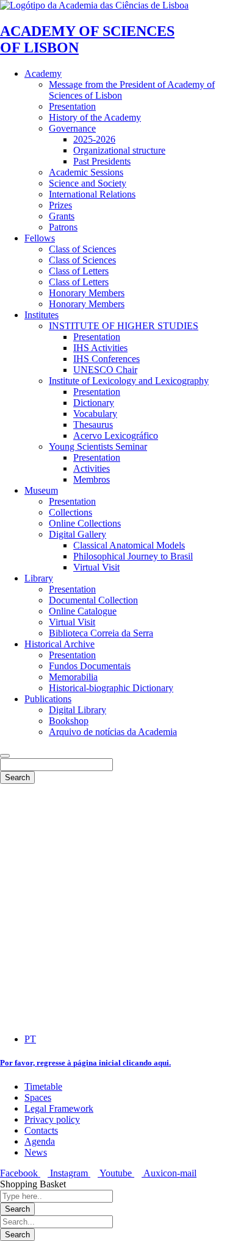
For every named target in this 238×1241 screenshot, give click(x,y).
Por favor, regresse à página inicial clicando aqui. (85, 1062)
